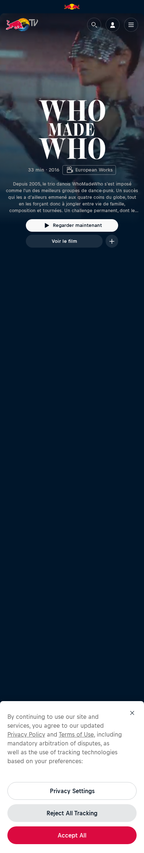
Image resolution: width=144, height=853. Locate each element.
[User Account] (113, 25)
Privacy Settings (72, 791)
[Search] (94, 25)
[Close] (132, 713)
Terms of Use (76, 734)
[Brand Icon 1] (72, 6)
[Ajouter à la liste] (112, 241)
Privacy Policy (26, 734)
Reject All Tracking (72, 813)
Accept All (72, 835)
